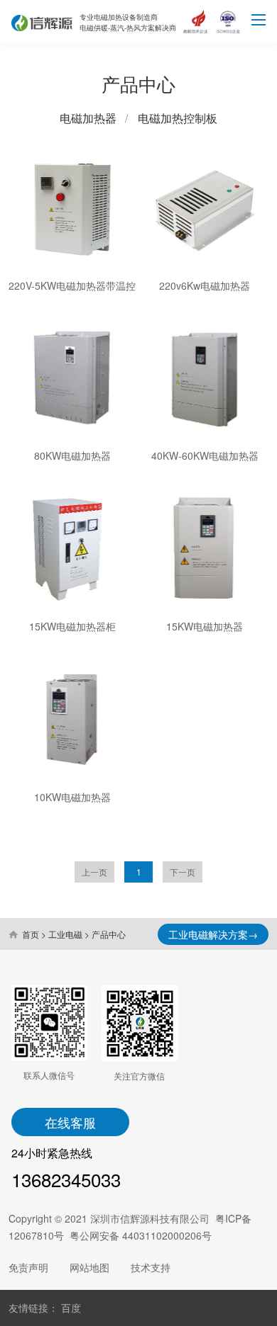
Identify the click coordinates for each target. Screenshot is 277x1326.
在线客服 (70, 1122)
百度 (71, 1307)
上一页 (94, 872)
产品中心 (109, 934)
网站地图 (89, 1267)
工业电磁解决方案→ (213, 934)
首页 (30, 934)
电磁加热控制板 (177, 118)
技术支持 (150, 1267)
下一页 (182, 872)
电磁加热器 (88, 118)
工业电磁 (65, 934)
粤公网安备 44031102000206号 (141, 1235)
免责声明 (28, 1267)
